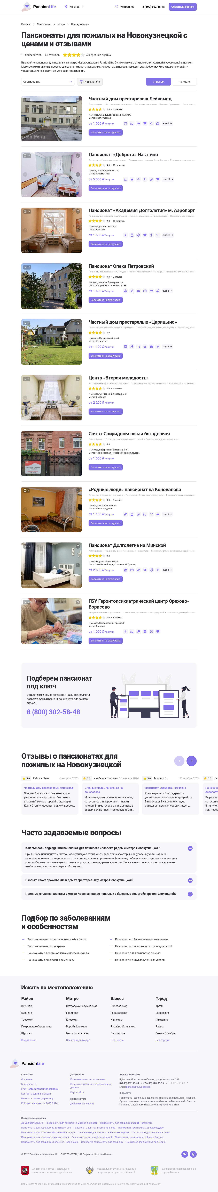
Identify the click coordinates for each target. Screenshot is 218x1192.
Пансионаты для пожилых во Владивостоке (46, 1127)
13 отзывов (118, 165)
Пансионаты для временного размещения (155, 328)
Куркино (26, 1012)
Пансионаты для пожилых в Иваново (94, 1127)
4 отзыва (117, 109)
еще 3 (166, 346)
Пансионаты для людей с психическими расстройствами (192, 612)
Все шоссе (117, 1040)
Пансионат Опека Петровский (121, 266)
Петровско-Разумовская (81, 1006)
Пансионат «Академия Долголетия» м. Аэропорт (142, 210)
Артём (159, 1006)
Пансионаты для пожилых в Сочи (150, 1132)
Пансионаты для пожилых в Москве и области (71, 1123)
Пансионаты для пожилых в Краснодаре (141, 1127)
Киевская (72, 1019)
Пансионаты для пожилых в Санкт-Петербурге (126, 1123)
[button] (78, 118)
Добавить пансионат (82, 1103)
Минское (116, 1019)
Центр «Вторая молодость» (119, 378)
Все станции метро (78, 1040)
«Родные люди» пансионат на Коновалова (135, 489)
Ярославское (119, 1006)
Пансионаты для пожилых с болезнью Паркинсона (157, 104)
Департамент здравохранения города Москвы (179, 1170)
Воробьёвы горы (76, 1026)
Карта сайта (77, 1092)
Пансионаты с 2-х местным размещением (107, 160)
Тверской (27, 1019)
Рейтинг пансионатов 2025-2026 (39, 1103)
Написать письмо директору (37, 1098)
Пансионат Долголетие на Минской (127, 545)
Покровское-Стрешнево (36, 1026)
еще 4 (166, 570)
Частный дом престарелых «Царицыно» (133, 322)
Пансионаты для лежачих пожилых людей (148, 216)
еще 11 (166, 179)
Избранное (127, 6)
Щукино (26, 1033)
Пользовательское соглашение (87, 1079)
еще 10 (166, 235)
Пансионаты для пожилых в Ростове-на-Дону (103, 1132)
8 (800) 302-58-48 (153, 6)
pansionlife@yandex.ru (138, 1086)
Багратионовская (77, 1033)
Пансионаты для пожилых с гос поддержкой (186, 272)
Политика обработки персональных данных (90, 1086)
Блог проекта (28, 1084)
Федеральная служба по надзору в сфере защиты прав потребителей (116, 1170)
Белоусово (162, 1012)
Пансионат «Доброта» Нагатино (123, 154)
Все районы (28, 1040)
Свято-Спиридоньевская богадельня (129, 433)
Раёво (159, 1026)
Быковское (118, 1033)
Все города (162, 1040)
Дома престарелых (32, 1123)
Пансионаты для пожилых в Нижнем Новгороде (48, 1132)
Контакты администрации (36, 1093)
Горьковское (119, 1012)
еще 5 (166, 123)
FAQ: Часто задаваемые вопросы (39, 1089)
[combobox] (47, 82)
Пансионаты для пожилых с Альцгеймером (148, 160)
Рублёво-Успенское (123, 1026)
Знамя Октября (165, 1033)
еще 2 (166, 291)
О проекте (26, 1079)
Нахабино (161, 1019)
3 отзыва (117, 500)
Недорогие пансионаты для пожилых (105, 612)
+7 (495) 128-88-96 (153, 1083)
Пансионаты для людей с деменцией (149, 383)
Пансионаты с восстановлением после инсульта (187, 495)
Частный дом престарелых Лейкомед (130, 99)
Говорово (72, 1012)
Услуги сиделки (95, 104)
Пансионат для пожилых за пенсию (137, 953)
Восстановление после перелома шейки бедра (109, 383)
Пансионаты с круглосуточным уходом (187, 160)
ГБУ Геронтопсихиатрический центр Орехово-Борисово (139, 604)
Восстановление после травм (118, 104)
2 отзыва (117, 277)
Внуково (26, 1006)
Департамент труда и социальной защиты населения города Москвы (52, 1170)
